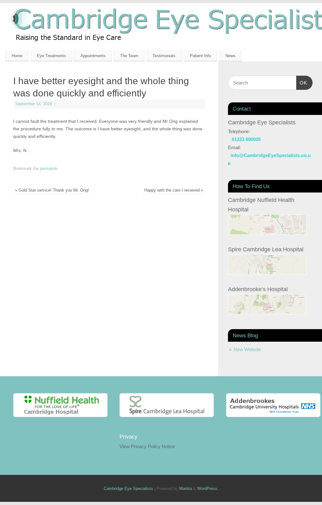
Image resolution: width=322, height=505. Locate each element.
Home (17, 55)
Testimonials (164, 55)
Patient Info (200, 55)
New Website (247, 349)
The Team (129, 55)
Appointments (93, 55)
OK (302, 82)
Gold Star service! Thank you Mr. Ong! (52, 190)
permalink (49, 168)
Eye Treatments (51, 55)
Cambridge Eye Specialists (128, 488)
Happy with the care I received (173, 190)
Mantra (185, 488)
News (230, 55)
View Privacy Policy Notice (147, 446)
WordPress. (208, 488)
